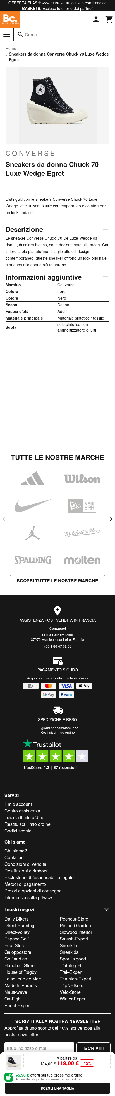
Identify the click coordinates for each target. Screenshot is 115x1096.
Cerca (31, 34)
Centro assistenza (22, 810)
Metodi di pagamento (25, 884)
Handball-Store (19, 965)
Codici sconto (18, 830)
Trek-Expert (71, 972)
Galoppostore (17, 952)
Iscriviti (93, 1048)
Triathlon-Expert (75, 978)
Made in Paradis (20, 985)
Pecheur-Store (74, 919)
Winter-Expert (73, 998)
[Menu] (6, 34)
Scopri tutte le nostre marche (57, 580)
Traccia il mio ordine (24, 817)
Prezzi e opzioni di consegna (33, 890)
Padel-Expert (17, 1005)
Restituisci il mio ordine (27, 824)
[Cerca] (20, 34)
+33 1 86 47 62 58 (57, 646)
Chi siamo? (15, 850)
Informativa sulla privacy (28, 897)
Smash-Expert (74, 939)
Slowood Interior (76, 932)
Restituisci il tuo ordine (57, 732)
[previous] (4, 519)
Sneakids (69, 952)
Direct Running (19, 925)
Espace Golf (16, 939)
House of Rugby (20, 972)
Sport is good (73, 958)
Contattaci (57, 628)
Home (11, 48)
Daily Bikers (16, 919)
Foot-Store (14, 945)
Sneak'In (68, 945)
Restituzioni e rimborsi (26, 870)
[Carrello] (109, 19)
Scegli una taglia (57, 1088)
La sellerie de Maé (22, 978)
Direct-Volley (17, 932)
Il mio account (18, 804)
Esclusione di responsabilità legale (39, 877)
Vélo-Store (70, 992)
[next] (111, 519)
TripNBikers (71, 985)
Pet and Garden (75, 925)
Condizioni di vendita (25, 864)
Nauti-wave (15, 992)
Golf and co (15, 958)
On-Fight (13, 998)
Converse (31, 153)
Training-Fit (71, 965)
